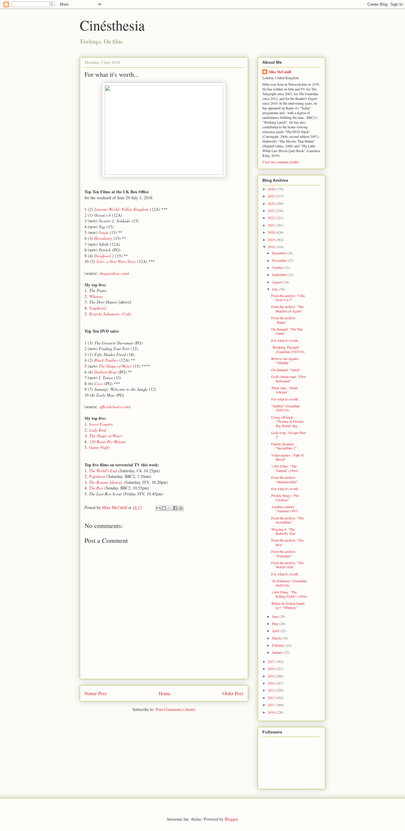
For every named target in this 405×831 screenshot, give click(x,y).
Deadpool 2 (104, 256)
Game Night (99, 447)
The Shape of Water (115, 366)
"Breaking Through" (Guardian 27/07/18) (287, 349)
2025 (272, 196)
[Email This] (158, 508)
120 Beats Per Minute (107, 441)
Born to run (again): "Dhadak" (285, 360)
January (278, 652)
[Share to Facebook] (175, 508)
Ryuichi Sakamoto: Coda (110, 314)
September (280, 274)
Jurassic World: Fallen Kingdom (121, 209)
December (279, 253)
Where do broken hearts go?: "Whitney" (288, 605)
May (275, 623)
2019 (272, 239)
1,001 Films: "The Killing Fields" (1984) (289, 594)
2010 (272, 712)
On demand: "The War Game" (287, 331)
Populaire (97, 476)
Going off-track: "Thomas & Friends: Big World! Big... (287, 421)
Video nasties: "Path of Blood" (287, 457)
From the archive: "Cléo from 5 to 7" (288, 297)
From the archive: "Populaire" (283, 553)
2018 (272, 246)
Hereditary (103, 238)
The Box (96, 488)
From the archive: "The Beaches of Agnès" (287, 308)
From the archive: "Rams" (283, 319)
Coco (98, 383)
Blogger (231, 819)
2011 (272, 704)
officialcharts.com (114, 406)
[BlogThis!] (164, 508)
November (280, 260)
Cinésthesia (112, 24)
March (277, 638)
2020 (272, 232)
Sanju (103, 232)
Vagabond (97, 308)
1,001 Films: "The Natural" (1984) (284, 468)
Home (164, 693)
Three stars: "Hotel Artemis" (284, 389)
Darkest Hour (105, 372)
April (276, 630)
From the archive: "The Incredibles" (287, 520)
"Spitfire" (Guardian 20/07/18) (285, 407)
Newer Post (95, 693)
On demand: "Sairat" (285, 369)
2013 (272, 690)
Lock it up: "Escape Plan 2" (288, 434)
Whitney (96, 296)
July (275, 289)
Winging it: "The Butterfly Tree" (283, 531)
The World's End (103, 470)
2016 (272, 668)
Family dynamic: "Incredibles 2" (284, 445)
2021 (272, 225)
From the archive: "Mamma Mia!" (284, 479)
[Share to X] (170, 508)
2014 (272, 683)
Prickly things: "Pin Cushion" (285, 497)
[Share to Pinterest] (181, 508)
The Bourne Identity (105, 482)
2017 (272, 661)
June (275, 616)
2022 (272, 217)
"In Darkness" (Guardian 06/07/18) (289, 582)
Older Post (232, 693)
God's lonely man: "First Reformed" (288, 378)
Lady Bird (97, 430)
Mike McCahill (279, 71)
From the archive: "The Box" (287, 542)
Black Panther (106, 360)
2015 (272, 676)
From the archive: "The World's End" (287, 564)
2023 (272, 210)
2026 (272, 188)
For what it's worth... (286, 340)
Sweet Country (101, 424)
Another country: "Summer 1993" (285, 508)
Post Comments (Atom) (175, 709)
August (277, 282)
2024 (272, 203)
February (279, 645)
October (278, 267)
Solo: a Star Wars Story (116, 261)
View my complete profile (280, 161)
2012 (272, 697)
